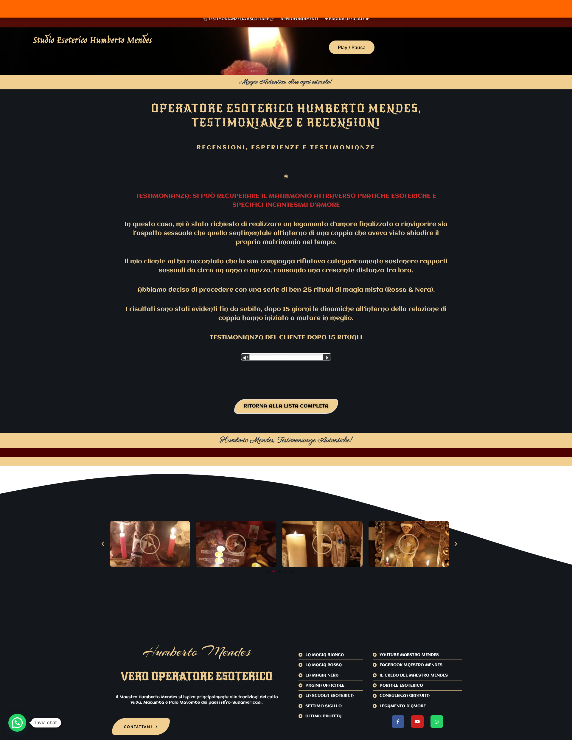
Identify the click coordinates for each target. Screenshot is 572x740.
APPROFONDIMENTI (299, 19)
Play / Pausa (352, 47)
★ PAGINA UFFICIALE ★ (346, 19)
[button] (103, 544)
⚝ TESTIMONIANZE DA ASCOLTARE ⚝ (238, 19)
